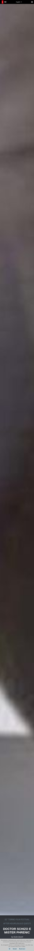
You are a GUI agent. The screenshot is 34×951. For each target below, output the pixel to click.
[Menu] (32, 2)
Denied (15, 949)
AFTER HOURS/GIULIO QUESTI (17, 923)
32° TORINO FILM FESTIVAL (17, 919)
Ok (9, 949)
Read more (22, 949)
